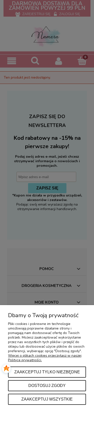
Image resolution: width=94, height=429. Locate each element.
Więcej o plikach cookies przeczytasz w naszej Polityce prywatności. (44, 357)
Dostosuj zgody (47, 385)
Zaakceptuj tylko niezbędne (47, 372)
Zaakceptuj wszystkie (47, 399)
